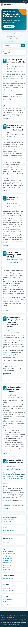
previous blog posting (11, 210)
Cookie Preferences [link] (9, 617)
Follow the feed (9, 26)
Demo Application (10, 78)
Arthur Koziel (15, 464)
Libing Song (6, 555)
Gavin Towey (7, 564)
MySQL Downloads (7, 599)
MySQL (9, 206)
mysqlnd (22, 205)
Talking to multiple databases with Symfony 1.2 (14, 389)
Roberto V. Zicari (7, 567)
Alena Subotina (7, 558)
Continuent (6, 588)
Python (8, 469)
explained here (11, 357)
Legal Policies (10, 615)
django (12, 469)
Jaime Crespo (7, 565)
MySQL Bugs (6, 603)
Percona (6, 587)
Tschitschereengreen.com (10, 474)
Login (20, 1)
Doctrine (19, 69)
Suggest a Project (7, 542)
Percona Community (8, 590)
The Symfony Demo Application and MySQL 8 (16, 62)
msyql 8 (14, 71)
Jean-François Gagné (9, 553)
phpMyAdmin (6, 497)
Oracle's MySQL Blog (9, 578)
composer (9, 71)
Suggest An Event (7, 532)
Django (6, 476)
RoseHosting (7, 569)
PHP (11, 69)
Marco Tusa (6, 556)
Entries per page (11, 33)
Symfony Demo (19, 71)
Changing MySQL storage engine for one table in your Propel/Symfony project (15, 322)
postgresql (12, 468)
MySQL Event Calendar (8, 530)
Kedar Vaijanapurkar (8, 560)
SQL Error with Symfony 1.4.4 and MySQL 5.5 (14, 255)
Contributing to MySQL (8, 519)
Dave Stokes (15, 66)
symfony (14, 69)
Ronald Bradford (8, 551)
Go (23, 45)
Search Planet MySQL (8, 41)
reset (5, 53)
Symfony (7, 74)
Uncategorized (21, 468)
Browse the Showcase (8, 540)
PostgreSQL (19, 478)
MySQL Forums (6, 604)
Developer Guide (7, 521)
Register (25, 1)
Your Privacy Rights (18, 615)
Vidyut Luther (15, 259)
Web (13, 397)
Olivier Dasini (7, 562)
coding (13, 205)
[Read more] (6, 118)
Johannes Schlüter (16, 201)
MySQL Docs (6, 601)
